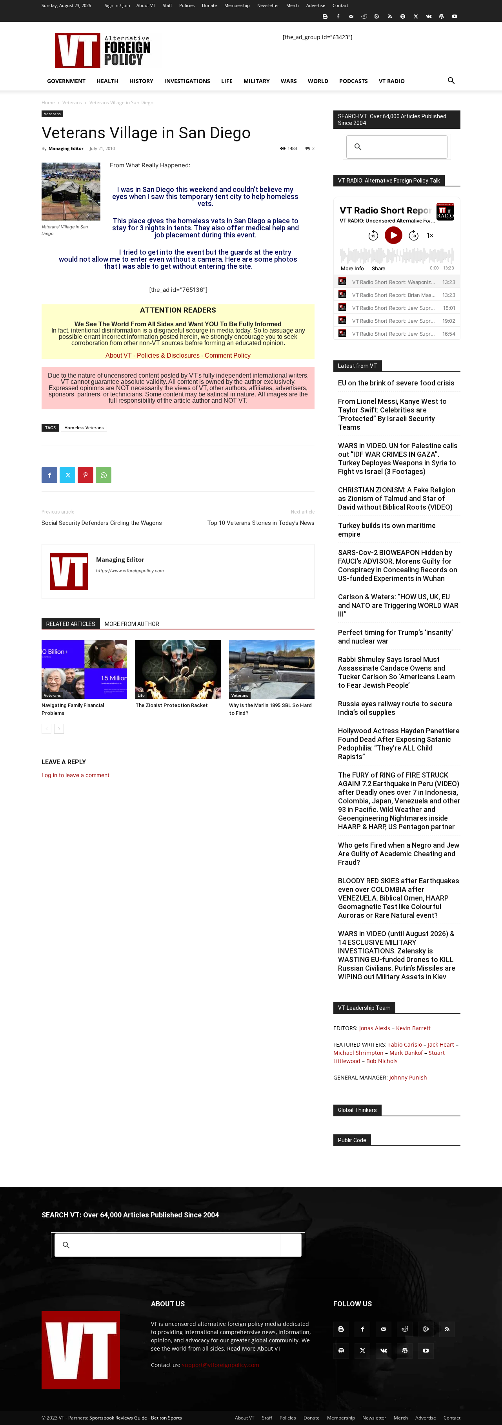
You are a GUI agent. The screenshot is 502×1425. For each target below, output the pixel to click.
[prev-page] (46, 729)
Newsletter (268, 5)
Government (66, 81)
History (141, 81)
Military (257, 81)
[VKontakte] (429, 16)
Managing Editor (66, 148)
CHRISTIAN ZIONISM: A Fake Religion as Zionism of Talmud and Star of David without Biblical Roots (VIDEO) (396, 498)
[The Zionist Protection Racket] (178, 669)
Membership (237, 5)
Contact (340, 5)
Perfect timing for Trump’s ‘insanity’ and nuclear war (395, 636)
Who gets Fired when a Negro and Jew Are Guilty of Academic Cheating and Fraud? (398, 853)
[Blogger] (325, 16)
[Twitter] (416, 16)
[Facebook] (338, 16)
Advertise (315, 5)
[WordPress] (441, 16)
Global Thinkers (357, 1110)
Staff (167, 5)
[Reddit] (364, 16)
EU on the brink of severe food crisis (396, 383)
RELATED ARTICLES (70, 624)
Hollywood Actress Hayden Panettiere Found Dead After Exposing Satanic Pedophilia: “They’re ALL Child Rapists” (399, 744)
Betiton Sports (166, 1417)
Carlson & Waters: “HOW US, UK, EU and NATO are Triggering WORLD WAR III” (398, 605)
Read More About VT (254, 1348)
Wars (289, 81)
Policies (187, 5)
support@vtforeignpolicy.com (220, 1365)
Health (107, 81)
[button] (451, 81)
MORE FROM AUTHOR (132, 624)
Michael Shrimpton (358, 1052)
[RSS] (390, 16)
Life (227, 81)
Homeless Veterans (84, 427)
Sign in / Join (117, 5)
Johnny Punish (408, 1077)
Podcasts (353, 81)
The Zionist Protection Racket (171, 705)
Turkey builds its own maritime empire (387, 529)
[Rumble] (377, 16)
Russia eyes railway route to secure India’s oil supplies (395, 708)
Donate (209, 5)
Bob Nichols (382, 1061)
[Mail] (351, 16)
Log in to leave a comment (75, 775)
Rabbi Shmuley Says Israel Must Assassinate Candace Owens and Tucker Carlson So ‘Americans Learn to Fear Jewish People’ (396, 672)
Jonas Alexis (374, 1028)
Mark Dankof (406, 1052)
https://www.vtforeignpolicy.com (130, 570)
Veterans (72, 102)
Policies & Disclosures (168, 355)
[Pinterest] (85, 475)
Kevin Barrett (413, 1028)
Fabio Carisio (405, 1044)
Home (48, 102)
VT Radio (392, 81)
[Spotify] (403, 16)
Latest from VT (357, 366)
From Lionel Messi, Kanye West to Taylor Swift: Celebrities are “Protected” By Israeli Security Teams (392, 414)
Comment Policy (228, 355)
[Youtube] (454, 16)
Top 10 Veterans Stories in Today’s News (261, 522)
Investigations (187, 81)
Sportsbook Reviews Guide (118, 1417)
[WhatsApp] (103, 475)
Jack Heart (441, 1044)
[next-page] (59, 729)
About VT (145, 5)
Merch (292, 5)
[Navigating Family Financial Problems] (84, 669)
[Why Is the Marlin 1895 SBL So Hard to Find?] (272, 669)
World (318, 81)
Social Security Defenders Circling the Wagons (102, 522)
